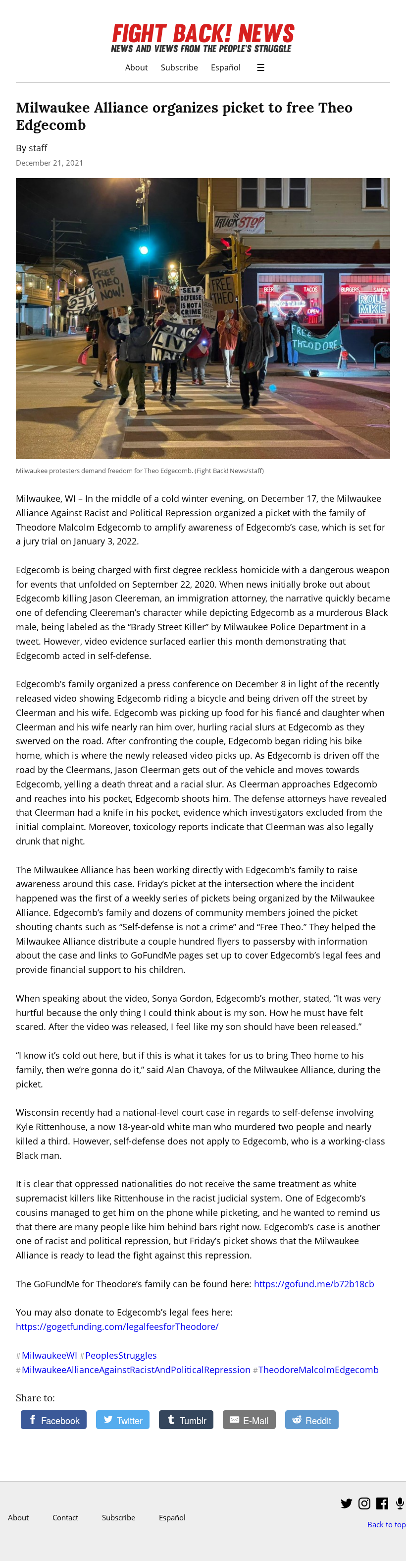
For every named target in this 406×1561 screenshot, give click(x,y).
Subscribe (179, 67)
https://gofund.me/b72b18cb (314, 1284)
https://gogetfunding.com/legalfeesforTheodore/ (117, 1326)
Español (226, 67)
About (136, 67)
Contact (65, 1517)
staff (38, 148)
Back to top (386, 1524)
